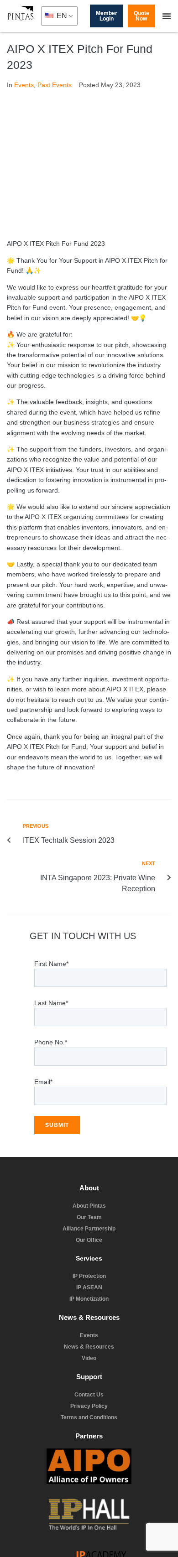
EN (61, 16)
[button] (166, 16)
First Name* (51, 976)
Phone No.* (50, 1055)
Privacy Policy (92, 1541)
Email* (43, 1094)
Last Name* (51, 1015)
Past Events (54, 84)
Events (24, 84)
